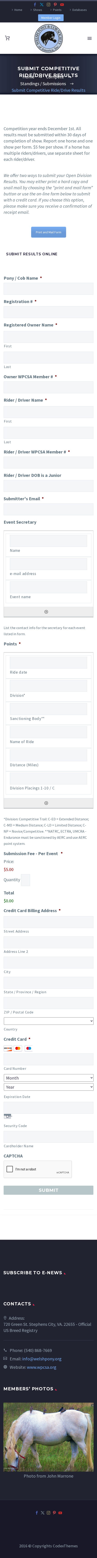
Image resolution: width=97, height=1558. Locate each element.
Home (18, 10)
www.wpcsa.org (41, 1367)
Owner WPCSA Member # (30, 376)
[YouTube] (62, 4)
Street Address (16, 931)
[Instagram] (48, 4)
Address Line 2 (16, 951)
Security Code (15, 1125)
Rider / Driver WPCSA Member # (37, 452)
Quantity (12, 879)
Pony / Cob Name (23, 278)
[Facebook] (35, 4)
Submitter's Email (24, 498)
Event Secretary (20, 522)
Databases (79, 10)
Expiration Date (17, 1096)
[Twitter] (41, 4)
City (7, 971)
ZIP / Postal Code (18, 1012)
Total (9, 893)
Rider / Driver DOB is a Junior (32, 475)
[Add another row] (46, 612)
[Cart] (7, 38)
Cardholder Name (19, 1146)
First (8, 346)
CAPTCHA (13, 1156)
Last (7, 366)
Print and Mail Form (48, 232)
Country (11, 1029)
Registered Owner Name (30, 325)
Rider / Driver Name (25, 400)
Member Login (50, 18)
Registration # (20, 301)
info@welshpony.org (42, 1358)
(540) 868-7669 (38, 1350)
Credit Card (17, 1039)
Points (57, 10)
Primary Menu (89, 38)
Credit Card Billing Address (32, 910)
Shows (37, 10)
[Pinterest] (55, 4)
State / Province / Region (25, 992)
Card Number (15, 1068)
